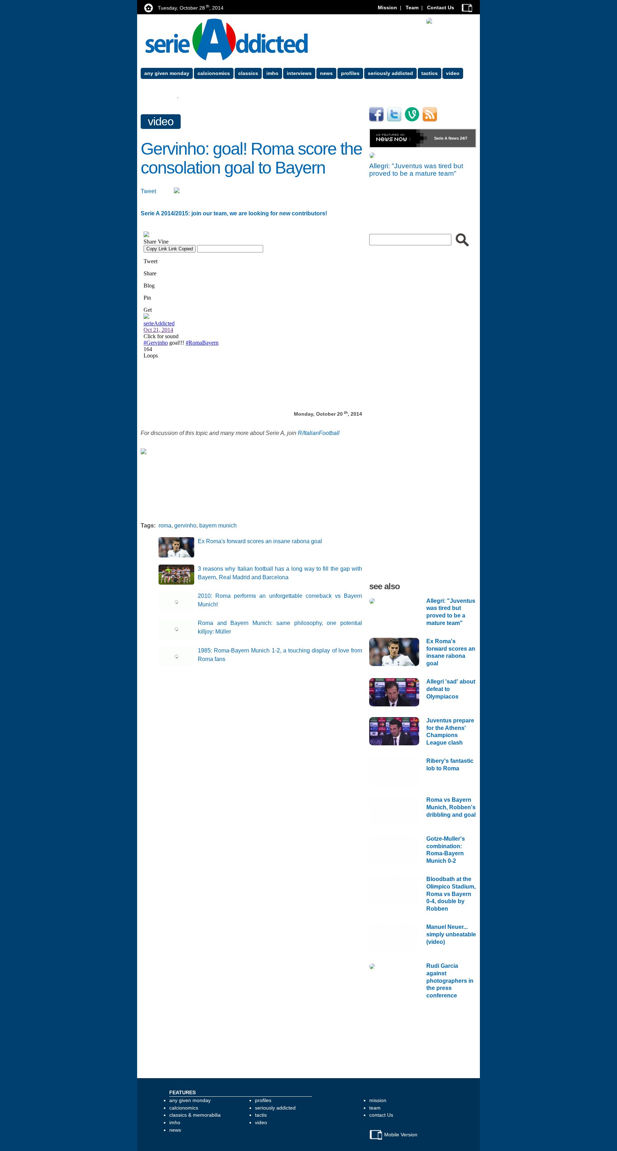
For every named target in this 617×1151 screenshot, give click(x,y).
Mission (387, 7)
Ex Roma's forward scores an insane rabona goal (260, 541)
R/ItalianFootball (319, 433)
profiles (263, 1100)
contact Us (381, 1115)
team (375, 1108)
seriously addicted (275, 1108)
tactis (261, 1115)
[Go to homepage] (226, 39)
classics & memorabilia (195, 1115)
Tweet (148, 191)
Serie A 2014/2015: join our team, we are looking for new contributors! (234, 213)
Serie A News (446, 138)
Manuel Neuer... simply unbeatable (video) (451, 934)
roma (165, 525)
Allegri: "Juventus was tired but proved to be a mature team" (416, 169)
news (175, 1130)
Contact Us (440, 7)
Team (412, 7)
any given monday (190, 1100)
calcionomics (183, 1108)
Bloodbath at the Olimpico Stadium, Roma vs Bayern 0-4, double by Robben (451, 894)
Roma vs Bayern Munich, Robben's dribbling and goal (451, 807)
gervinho (185, 525)
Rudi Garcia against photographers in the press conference (449, 981)
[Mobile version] (467, 7)
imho (174, 1122)
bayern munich (218, 525)
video (161, 121)
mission (377, 1100)
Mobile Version (400, 1134)
